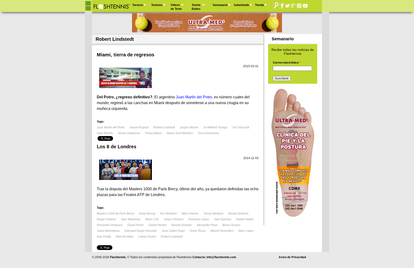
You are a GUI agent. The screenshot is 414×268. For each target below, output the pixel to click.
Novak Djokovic (238, 213)
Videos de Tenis (176, 7)
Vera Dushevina (208, 133)
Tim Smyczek (240, 127)
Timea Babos (153, 133)
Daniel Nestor (158, 225)
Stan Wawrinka (130, 219)
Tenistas (157, 5)
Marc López (246, 230)
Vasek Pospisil (139, 127)
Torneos (137, 5)
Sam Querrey (222, 219)
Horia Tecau (198, 230)
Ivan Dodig (104, 236)
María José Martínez (180, 133)
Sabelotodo (241, 5)
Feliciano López (198, 219)
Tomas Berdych (213, 213)
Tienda (259, 5)
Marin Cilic (152, 219)
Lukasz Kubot (147, 236)
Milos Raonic (190, 213)
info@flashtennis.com (221, 257)
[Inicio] (111, 6)
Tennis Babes (196, 7)
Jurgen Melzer (189, 127)
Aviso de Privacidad (292, 257)
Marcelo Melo (124, 236)
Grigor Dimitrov (174, 219)
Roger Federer (106, 219)
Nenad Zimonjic (181, 225)
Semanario (220, 5)
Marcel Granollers (222, 230)
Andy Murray (147, 213)
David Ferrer (135, 225)
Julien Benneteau (108, 230)
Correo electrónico (286, 62)
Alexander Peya (207, 225)
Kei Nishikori (168, 213)
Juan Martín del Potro (111, 127)
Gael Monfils (105, 133)
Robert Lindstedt (164, 127)
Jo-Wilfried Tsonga (215, 127)
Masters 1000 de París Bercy (115, 213)
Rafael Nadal (244, 219)
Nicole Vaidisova (129, 133)
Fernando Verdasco (110, 225)
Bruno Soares (231, 225)
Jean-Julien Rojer (173, 230)
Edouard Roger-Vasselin (141, 230)
